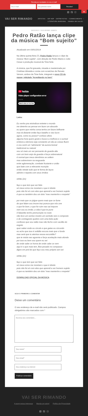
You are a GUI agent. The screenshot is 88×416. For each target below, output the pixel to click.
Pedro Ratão (46, 56)
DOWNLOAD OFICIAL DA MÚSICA (33, 277)
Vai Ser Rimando (18, 18)
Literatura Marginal (57, 21)
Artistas (42, 19)
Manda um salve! (75, 21)
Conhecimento (75, 19)
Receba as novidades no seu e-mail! (44, 2)
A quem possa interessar (23, 404)
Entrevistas (61, 19)
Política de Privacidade (61, 404)
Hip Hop (51, 19)
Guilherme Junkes (49, 30)
